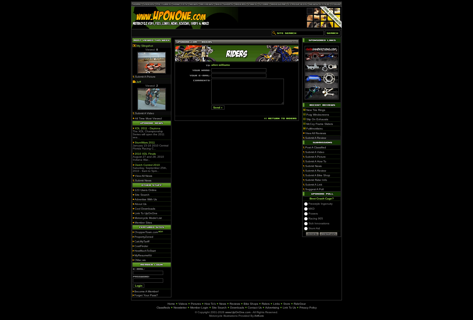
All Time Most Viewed (148, 118)
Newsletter (180, 307)
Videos (182, 303)
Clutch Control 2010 (147, 164)
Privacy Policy (308, 307)
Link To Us (289, 307)
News (222, 303)
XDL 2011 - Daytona (147, 128)
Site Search (219, 307)
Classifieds (163, 307)
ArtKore (259, 315)
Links (276, 303)
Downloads (237, 307)
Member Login (199, 307)
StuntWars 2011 (145, 142)
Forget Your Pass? (146, 295)
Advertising (272, 307)
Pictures (196, 303)
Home (171, 303)
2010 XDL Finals (145, 153)
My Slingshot (145, 45)
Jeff (138, 81)
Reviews (235, 303)
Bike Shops (251, 303)
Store (286, 303)
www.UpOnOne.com (237, 312)
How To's (210, 303)
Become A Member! (146, 291)
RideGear (300, 303)
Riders (266, 303)
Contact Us (255, 307)
